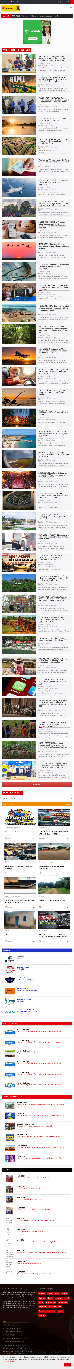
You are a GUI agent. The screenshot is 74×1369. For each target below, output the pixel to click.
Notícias (42, 1294)
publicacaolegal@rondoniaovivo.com (16, 1348)
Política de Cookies (9, 1361)
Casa (6, 934)
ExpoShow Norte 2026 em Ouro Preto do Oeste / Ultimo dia (35, 1178)
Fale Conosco (9, 1325)
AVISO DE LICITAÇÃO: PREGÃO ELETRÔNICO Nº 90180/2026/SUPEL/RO (39, 1031)
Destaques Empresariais (47, 1311)
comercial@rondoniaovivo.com (15, 1345)
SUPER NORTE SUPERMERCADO (27, 990)
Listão (41, 1302)
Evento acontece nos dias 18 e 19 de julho (52, 422)
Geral (7, 862)
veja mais (67, 804)
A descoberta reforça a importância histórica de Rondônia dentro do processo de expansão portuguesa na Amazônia (53, 757)
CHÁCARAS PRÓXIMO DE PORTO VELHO (52, 900)
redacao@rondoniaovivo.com (14, 1342)
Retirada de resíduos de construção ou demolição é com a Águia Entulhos (40, 1115)
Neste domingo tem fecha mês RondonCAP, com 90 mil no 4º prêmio (39, 1137)
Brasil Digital (20, 1001)
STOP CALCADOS (22, 969)
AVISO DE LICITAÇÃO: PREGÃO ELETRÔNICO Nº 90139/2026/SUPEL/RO (39, 1085)
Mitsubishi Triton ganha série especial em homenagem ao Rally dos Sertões (41, 1147)
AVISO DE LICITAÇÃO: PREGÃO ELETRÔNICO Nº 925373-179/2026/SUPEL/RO (41, 1042)
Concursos (59, 1298)
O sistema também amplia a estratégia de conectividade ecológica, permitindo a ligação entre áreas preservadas (52, 610)
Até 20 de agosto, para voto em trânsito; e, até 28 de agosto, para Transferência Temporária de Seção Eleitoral (53, 172)
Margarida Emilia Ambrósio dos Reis (28, 1053)
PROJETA (20, 958)
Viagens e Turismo (45, 63)
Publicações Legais (55, 1307)
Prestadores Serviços (46, 862)
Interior (64, 1294)
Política (57, 1294)
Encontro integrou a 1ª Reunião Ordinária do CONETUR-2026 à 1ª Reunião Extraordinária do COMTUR (53, 299)
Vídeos (41, 1315)
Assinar (19, 2)
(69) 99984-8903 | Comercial (14, 1335)
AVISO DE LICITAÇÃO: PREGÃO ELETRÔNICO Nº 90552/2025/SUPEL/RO (39, 1063)
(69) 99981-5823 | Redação (13, 1332)
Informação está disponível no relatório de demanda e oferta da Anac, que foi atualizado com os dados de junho (52, 362)
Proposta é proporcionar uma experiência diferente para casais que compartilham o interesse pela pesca (51, 404)
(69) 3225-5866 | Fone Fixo (13, 1328)
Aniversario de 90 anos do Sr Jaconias (29, 1263)
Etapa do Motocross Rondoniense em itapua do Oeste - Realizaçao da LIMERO (41, 1252)
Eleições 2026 (51, 1302)
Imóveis (41, 896)
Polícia (50, 1294)
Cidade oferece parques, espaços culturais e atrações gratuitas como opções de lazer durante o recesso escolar (52, 528)
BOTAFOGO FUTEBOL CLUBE (25, 980)
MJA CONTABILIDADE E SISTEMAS (27, 1012)
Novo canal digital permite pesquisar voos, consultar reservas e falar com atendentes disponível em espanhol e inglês (52, 693)
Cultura (50, 1298)
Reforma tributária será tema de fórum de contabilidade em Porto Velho (39, 1158)
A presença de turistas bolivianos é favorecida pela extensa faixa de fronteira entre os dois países (53, 320)
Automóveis (43, 828)
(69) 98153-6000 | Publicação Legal (16, 1338)
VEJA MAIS (37, 784)
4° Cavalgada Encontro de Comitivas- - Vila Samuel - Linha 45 (36, 1220)
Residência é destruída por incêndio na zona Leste (34, 16)
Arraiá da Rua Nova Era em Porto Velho (29, 1199)
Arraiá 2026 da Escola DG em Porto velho (30, 1231)
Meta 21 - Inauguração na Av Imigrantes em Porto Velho (34, 1274)
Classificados (62, 1302)
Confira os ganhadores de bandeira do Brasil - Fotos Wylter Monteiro (38, 1242)
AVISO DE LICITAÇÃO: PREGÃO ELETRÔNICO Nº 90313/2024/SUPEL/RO (39, 1074)
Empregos (42, 1307)
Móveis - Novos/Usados (13, 896)
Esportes (42, 1298)
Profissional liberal (11, 828)
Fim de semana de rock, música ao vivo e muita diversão (35, 1126)
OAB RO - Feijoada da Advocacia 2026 (29, 1188)
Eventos (60, 1311)
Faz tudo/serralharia (11, 832)
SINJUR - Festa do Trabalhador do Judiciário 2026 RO (33, 1210)
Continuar (68, 1365)
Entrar (13, 2)
